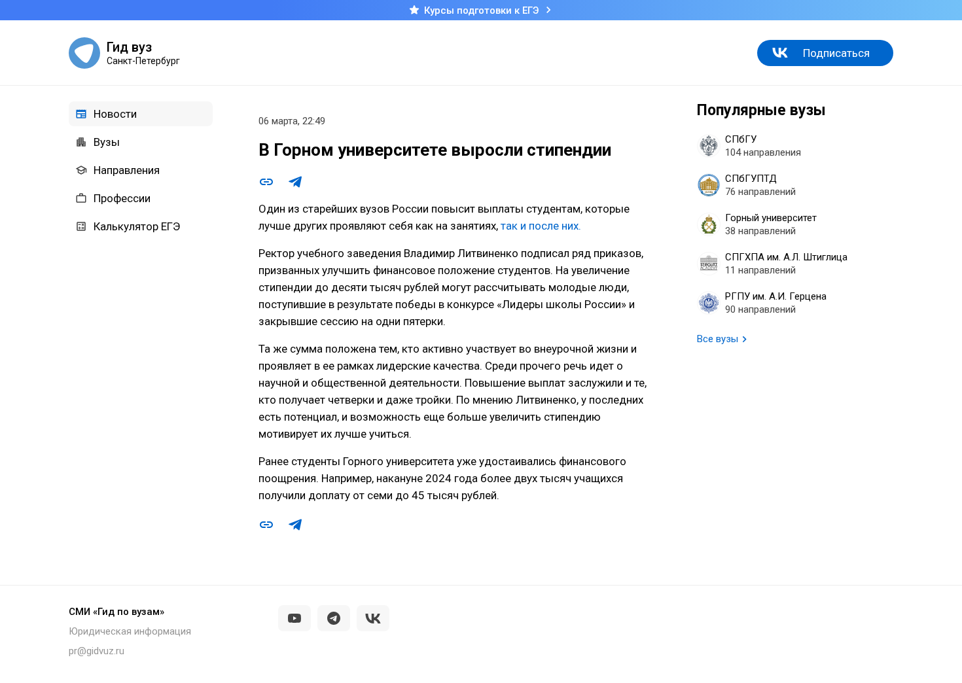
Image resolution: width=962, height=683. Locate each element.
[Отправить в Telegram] (295, 182)
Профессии (122, 198)
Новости (115, 113)
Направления (127, 170)
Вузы (107, 142)
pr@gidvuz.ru (96, 651)
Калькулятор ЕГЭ (137, 226)
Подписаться (836, 53)
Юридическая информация (130, 631)
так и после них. (541, 225)
